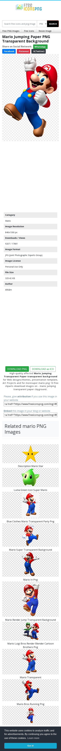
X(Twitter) (38, 51)
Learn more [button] (33, 738)
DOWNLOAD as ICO (43, 369)
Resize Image (45, 31)
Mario (8, 220)
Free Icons (29, 31)
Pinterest (23, 51)
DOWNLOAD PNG (17, 369)
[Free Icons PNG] (29, 6)
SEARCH (53, 23)
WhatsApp (40, 46)
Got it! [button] (30, 746)
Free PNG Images (10, 31)
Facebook (9, 51)
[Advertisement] (30, 176)
